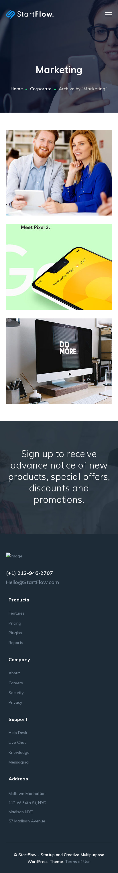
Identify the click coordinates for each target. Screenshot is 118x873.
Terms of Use (78, 861)
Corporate (40, 88)
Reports (16, 642)
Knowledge (19, 752)
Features (17, 613)
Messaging (19, 762)
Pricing (15, 623)
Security (16, 692)
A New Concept (67, 359)
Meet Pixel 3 (67, 265)
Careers (16, 682)
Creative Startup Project (67, 171)
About (14, 672)
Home (17, 88)
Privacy (15, 702)
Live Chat (17, 742)
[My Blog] (30, 14)
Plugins (15, 632)
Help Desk (18, 732)
